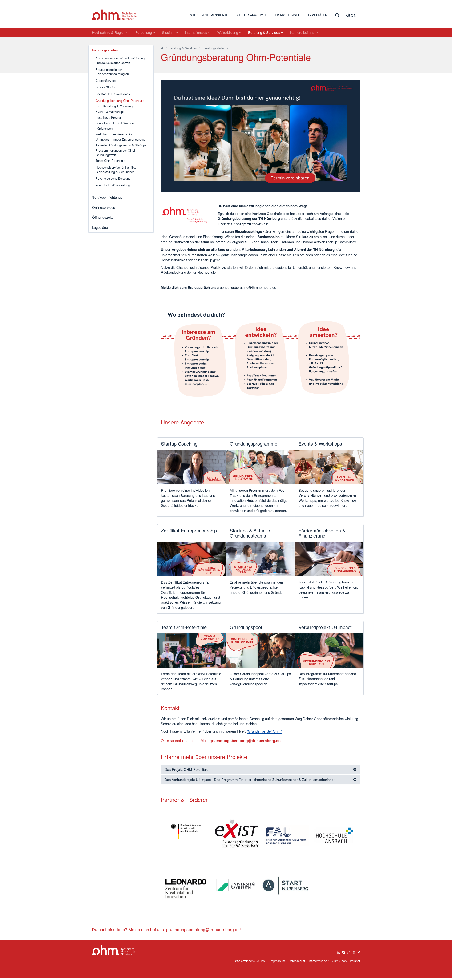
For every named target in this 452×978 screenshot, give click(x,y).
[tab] (260, 769)
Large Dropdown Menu (113, 950)
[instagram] (343, 951)
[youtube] (354, 951)
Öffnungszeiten (103, 217)
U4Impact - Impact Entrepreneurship (120, 139)
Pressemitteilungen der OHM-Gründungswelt (116, 152)
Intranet (355, 960)
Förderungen (104, 128)
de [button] (353, 15)
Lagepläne (100, 227)
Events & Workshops (110, 112)
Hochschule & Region (109, 32)
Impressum (277, 960)
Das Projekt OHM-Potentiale (186, 769)
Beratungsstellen (105, 50)
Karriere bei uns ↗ (304, 32)
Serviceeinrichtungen (108, 197)
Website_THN (114, 14)
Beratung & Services (264, 32)
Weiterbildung (228, 32)
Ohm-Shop (339, 960)
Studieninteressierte (209, 15)
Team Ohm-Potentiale (110, 160)
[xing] (359, 951)
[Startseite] (162, 48)
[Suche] (337, 15)
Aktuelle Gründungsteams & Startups (121, 145)
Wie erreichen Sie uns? (250, 960)
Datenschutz (297, 960)
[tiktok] (349, 951)
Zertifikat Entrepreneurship (114, 134)
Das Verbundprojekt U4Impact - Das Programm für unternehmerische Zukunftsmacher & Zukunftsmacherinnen (250, 779)
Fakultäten (317, 15)
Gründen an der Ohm (264, 731)
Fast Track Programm (110, 117)
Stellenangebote (251, 15)
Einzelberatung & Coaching (114, 106)
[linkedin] (338, 951)
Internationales (196, 32)
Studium (169, 32)
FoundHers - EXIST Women (115, 123)
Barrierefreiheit (319, 960)
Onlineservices (103, 207)
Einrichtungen (287, 15)
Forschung (144, 32)
